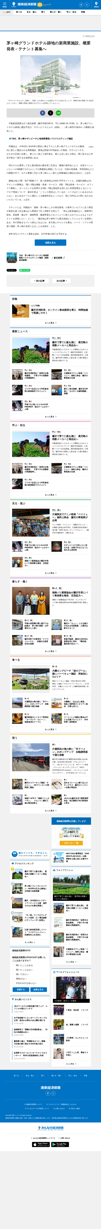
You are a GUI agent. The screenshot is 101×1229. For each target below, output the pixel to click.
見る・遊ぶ (32, 12)
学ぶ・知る (71, 12)
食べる (19, 12)
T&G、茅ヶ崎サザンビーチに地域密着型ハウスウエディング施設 (42, 138)
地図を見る (50, 242)
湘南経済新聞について (34, 1104)
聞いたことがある (24, 965)
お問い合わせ (60, 1108)
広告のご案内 (75, 1108)
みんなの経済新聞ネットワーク (50, 1128)
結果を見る (39, 989)
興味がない (21, 978)
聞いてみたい (22, 974)
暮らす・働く (56, 12)
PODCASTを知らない (26, 983)
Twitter (87, 5)
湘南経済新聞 (24, 4)
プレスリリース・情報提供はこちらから (62, 1104)
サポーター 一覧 (71, 843)
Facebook (81, 5)
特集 (83, 12)
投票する (21, 989)
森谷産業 (58, 257)
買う (43, 12)
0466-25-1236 (67, 123)
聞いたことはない (24, 970)
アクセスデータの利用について (38, 1108)
